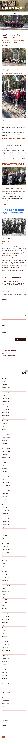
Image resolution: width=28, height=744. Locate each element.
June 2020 (4, 499)
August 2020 (5, 493)
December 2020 (6, 482)
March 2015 (5, 675)
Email (4, 325)
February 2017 (5, 611)
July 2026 (4, 381)
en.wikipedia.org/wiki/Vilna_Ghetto (14, 270)
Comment (5, 299)
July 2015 (4, 664)
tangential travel (12, 8)
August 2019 (5, 527)
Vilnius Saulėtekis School (16, 284)
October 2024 (5, 401)
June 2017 (4, 599)
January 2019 (5, 546)
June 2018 (4, 566)
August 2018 (5, 560)
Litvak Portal (5, 695)
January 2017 (5, 613)
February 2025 (5, 392)
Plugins (4, 698)
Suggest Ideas (5, 700)
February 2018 (5, 577)
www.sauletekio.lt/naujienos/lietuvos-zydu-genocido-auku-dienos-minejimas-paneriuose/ (13, 134)
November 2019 (6, 518)
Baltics (6, 277)
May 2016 (4, 636)
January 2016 (5, 647)
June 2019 (4, 532)
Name (4, 318)
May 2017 (4, 602)
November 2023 (6, 412)
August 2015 (5, 661)
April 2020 (4, 504)
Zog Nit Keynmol (15, 281)
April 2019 (4, 538)
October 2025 (5, 384)
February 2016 (5, 644)
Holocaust (18, 277)
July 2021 (4, 462)
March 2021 (5, 474)
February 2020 (5, 510)
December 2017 (6, 583)
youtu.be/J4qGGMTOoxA (12, 124)
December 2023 (6, 409)
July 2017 (4, 597)
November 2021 (6, 451)
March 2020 (5, 507)
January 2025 (5, 395)
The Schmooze (5, 720)
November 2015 (6, 653)
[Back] (26, 371)
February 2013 (5, 681)
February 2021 (5, 476)
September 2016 (6, 625)
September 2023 (6, 418)
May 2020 (4, 502)
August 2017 (5, 594)
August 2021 (5, 460)
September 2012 (6, 683)
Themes (4, 706)
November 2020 (6, 485)
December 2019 (6, 516)
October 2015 (5, 655)
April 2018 (4, 571)
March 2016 (5, 641)
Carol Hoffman (16, 283)
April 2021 (4, 471)
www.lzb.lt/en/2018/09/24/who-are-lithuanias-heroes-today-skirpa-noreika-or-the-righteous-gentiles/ (13, 198)
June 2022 (4, 443)
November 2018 (6, 552)
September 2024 (6, 404)
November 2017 (6, 586)
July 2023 (4, 423)
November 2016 (6, 619)
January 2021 (5, 479)
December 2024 (6, 398)
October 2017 (5, 588)
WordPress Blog (6, 709)
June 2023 (4, 426)
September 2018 (6, 558)
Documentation (6, 692)
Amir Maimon (7, 283)
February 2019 (5, 544)
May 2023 (4, 429)
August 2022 (5, 440)
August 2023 (5, 420)
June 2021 (4, 465)
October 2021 (5, 454)
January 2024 (5, 406)
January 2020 (5, 513)
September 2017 (6, 591)
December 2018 (6, 549)
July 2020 (4, 496)
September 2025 (6, 387)
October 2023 (5, 415)
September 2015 (6, 658)
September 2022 (6, 437)
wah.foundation (9, 238)
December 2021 (6, 448)
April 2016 (4, 639)
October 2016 (5, 622)
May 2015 (4, 669)
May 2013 (4, 678)
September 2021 (6, 457)
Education (12, 277)
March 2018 (5, 574)
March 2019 (5, 541)
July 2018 (4, 563)
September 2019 (6, 524)
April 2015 (4, 672)
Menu (14, 13)
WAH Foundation (8, 285)
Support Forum (5, 703)
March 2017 (5, 608)
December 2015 (6, 650)
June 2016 (4, 633)
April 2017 (4, 605)
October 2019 (5, 521)
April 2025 (4, 390)
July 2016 (4, 630)
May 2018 (4, 569)
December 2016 (6, 616)
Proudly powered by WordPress (9, 740)
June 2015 (4, 667)
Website (4, 332)
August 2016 (5, 627)
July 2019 (4, 530)
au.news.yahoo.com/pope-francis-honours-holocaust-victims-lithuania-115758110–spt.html (14, 158)
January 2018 (5, 580)
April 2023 (4, 432)
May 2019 (4, 535)
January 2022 (5, 446)
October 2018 (5, 555)
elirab (16, 32)
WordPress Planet (6, 712)
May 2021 (4, 468)
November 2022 (6, 434)
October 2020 (5, 488)
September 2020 (6, 490)
